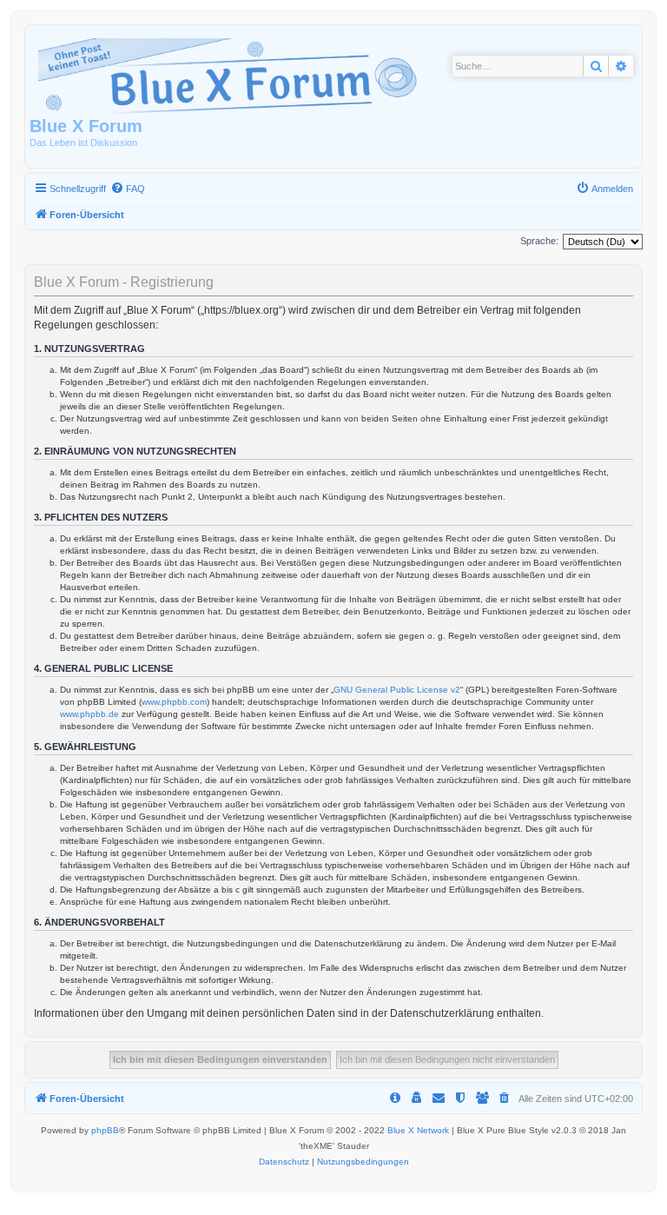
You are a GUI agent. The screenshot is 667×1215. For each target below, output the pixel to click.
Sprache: (539, 241)
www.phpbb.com (174, 702)
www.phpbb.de (89, 714)
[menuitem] (127, 188)
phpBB (105, 1130)
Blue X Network (418, 1130)
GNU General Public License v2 (397, 689)
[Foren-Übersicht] (231, 73)
